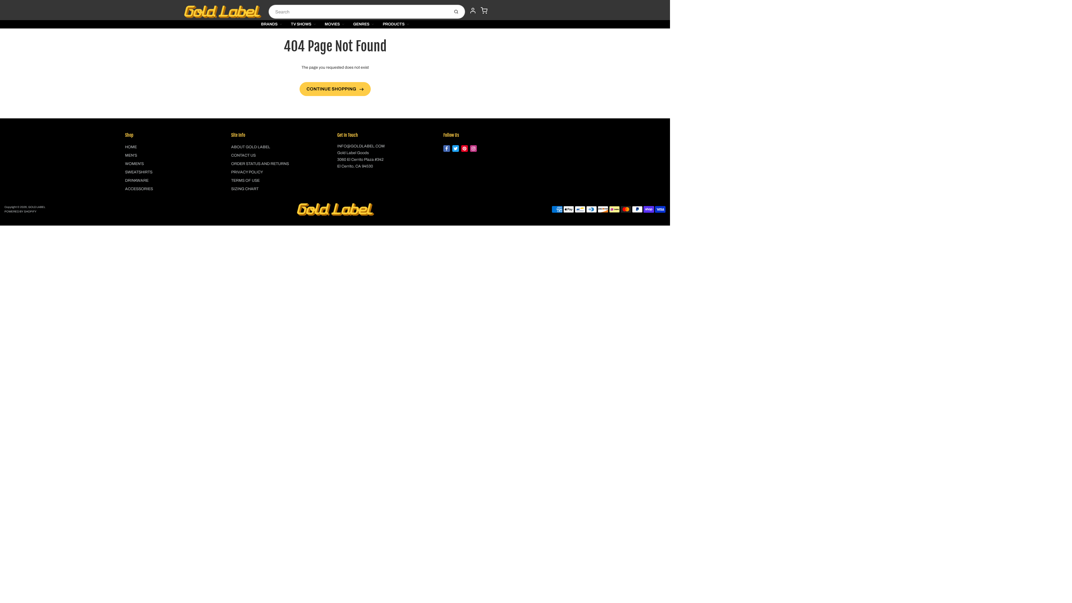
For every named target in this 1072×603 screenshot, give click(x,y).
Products (394, 24)
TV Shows (301, 24)
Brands (269, 24)
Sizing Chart (245, 189)
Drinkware (137, 180)
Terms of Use (245, 180)
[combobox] (359, 12)
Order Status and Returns (260, 164)
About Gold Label (250, 147)
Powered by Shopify (20, 211)
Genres (361, 24)
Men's (131, 155)
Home (131, 147)
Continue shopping (332, 89)
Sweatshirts (138, 172)
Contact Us (243, 155)
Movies (332, 24)
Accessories (139, 189)
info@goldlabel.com (361, 146)
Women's (134, 164)
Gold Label (36, 207)
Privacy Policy (247, 172)
